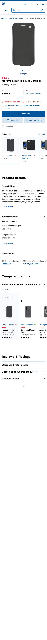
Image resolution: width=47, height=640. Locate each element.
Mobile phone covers (16, 18)
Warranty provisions (31, 264)
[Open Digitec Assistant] (37, 4)
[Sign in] (31, 4)
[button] (23, 102)
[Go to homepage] (3, 4)
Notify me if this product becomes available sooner (22, 106)
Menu (7, 10)
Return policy (7, 264)
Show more (8, 206)
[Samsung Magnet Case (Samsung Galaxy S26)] (28, 316)
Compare (14, 120)
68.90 (5, 77)
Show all (41, 134)
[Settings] (25, 4)
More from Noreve (33, 92)
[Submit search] (14, 10)
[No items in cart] (43, 4)
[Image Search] (42, 10)
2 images (23, 74)
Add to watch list (36, 120)
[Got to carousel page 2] (24, 70)
